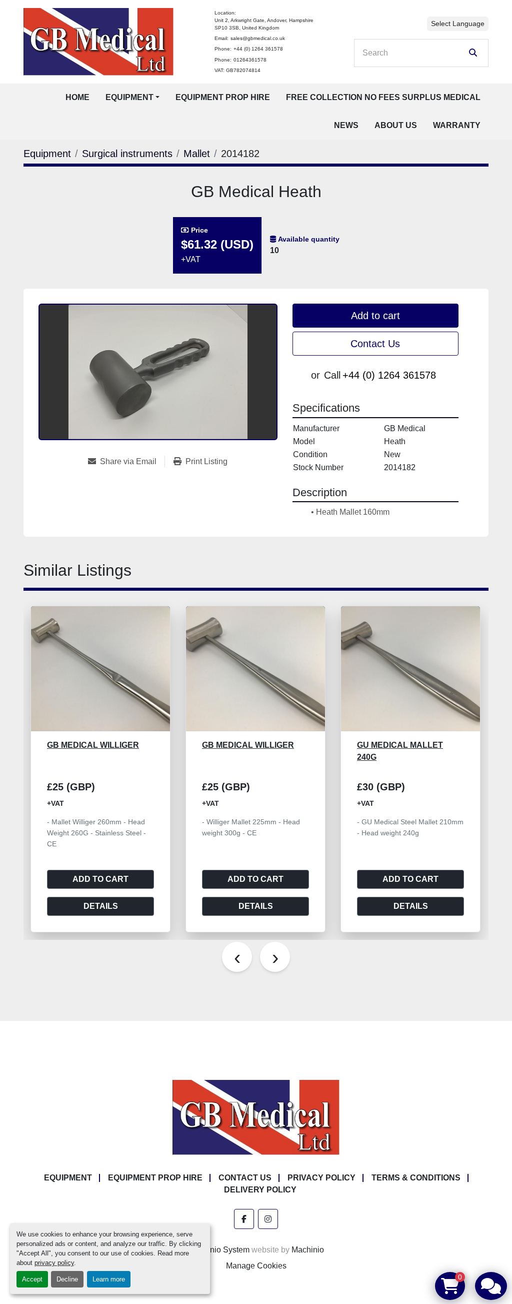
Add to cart (375, 315)
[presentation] (237, 957)
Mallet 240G (384, 745)
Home (78, 97)
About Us (395, 125)
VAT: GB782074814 (237, 70)
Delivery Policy (260, 1189)
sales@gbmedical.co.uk (257, 38)
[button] (133, 98)
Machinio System (219, 1249)
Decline (67, 1279)
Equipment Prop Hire (223, 97)
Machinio (308, 1249)
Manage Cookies (256, 1265)
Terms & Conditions (416, 1177)
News (346, 125)
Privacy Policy (322, 1177)
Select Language (457, 24)
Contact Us (375, 343)
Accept (32, 1279)
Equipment (130, 97)
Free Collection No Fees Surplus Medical (383, 97)
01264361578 (250, 60)
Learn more (108, 1279)
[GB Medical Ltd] (256, 1116)
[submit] (473, 53)
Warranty (456, 125)
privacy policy (54, 1262)
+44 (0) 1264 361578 (258, 49)
